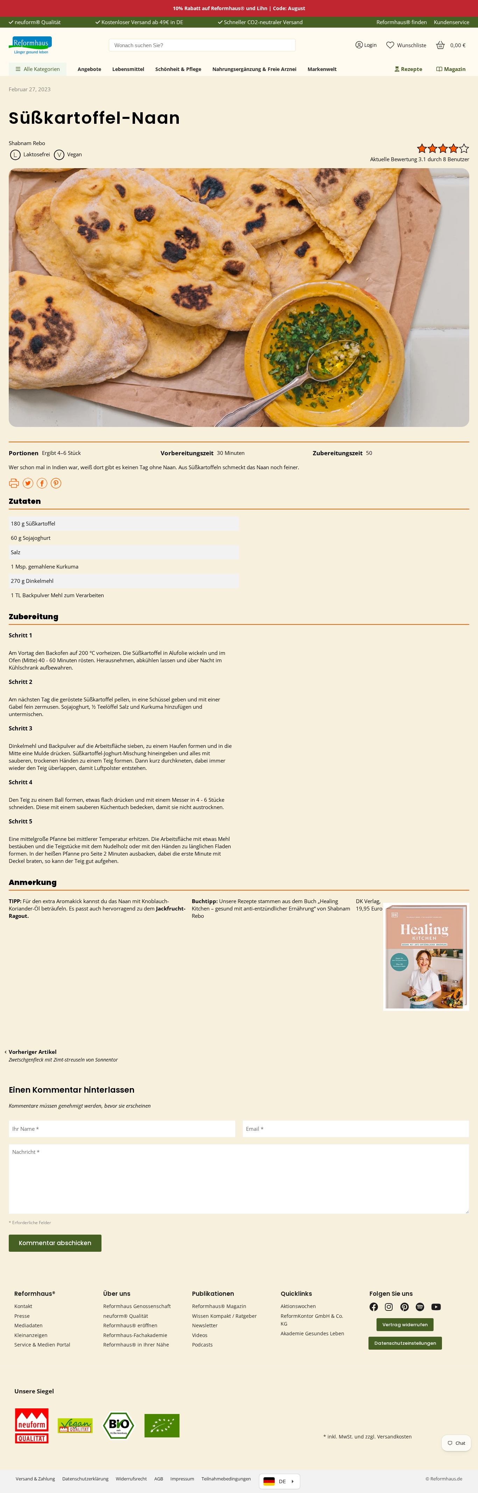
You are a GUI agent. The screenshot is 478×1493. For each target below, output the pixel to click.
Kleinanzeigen (31, 1335)
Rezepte (411, 68)
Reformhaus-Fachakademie (135, 1335)
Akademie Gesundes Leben (312, 1333)
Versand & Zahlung (35, 1479)
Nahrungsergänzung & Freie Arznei (254, 69)
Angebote (89, 69)
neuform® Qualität (37, 22)
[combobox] (202, 45)
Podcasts (202, 1344)
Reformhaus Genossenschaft (137, 1306)
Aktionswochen (298, 1306)
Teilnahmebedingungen (226, 1479)
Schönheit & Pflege (178, 69)
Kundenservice (451, 22)
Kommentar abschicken (55, 1243)
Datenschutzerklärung (85, 1479)
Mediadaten (28, 1325)
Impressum (182, 1479)
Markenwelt (322, 69)
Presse (22, 1316)
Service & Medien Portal (42, 1344)
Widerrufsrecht (131, 1479)
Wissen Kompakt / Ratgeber (224, 1316)
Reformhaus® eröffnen (130, 1325)
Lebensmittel (128, 69)
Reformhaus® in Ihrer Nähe (136, 1344)
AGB (158, 1479)
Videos (200, 1335)
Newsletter (205, 1325)
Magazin (455, 68)
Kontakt (23, 1306)
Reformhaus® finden (402, 22)
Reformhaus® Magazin (219, 1306)
